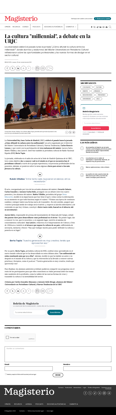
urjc (98, 99)
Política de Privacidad (22, 374)
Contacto (108, 389)
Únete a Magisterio (94, 387)
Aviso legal (91, 132)
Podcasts (36, 27)
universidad (87, 99)
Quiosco (61, 387)
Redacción (8, 62)
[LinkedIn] (100, 27)
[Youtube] (106, 27)
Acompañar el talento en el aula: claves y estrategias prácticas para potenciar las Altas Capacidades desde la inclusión (98, 149)
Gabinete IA (70, 27)
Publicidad (68, 387)
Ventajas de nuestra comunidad (81, 19)
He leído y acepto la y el (21, 374)
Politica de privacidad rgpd (36, 411)
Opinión (7, 27)
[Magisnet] (21, 19)
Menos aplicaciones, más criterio (97, 167)
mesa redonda (87, 95)
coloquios (86, 87)
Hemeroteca (77, 387)
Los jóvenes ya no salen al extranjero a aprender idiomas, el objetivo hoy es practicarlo (97, 159)
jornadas (96, 91)
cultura (99, 87)
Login (84, 387)
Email (7, 364)
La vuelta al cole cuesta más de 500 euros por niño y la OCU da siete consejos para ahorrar (97, 175)
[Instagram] (103, 27)
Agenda (25, 27)
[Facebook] (91, 27)
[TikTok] (97, 27)
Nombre (66, 364)
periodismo (101, 95)
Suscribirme (96, 128)
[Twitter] (94, 27)
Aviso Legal (33, 374)
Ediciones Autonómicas (53, 27)
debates (85, 91)
